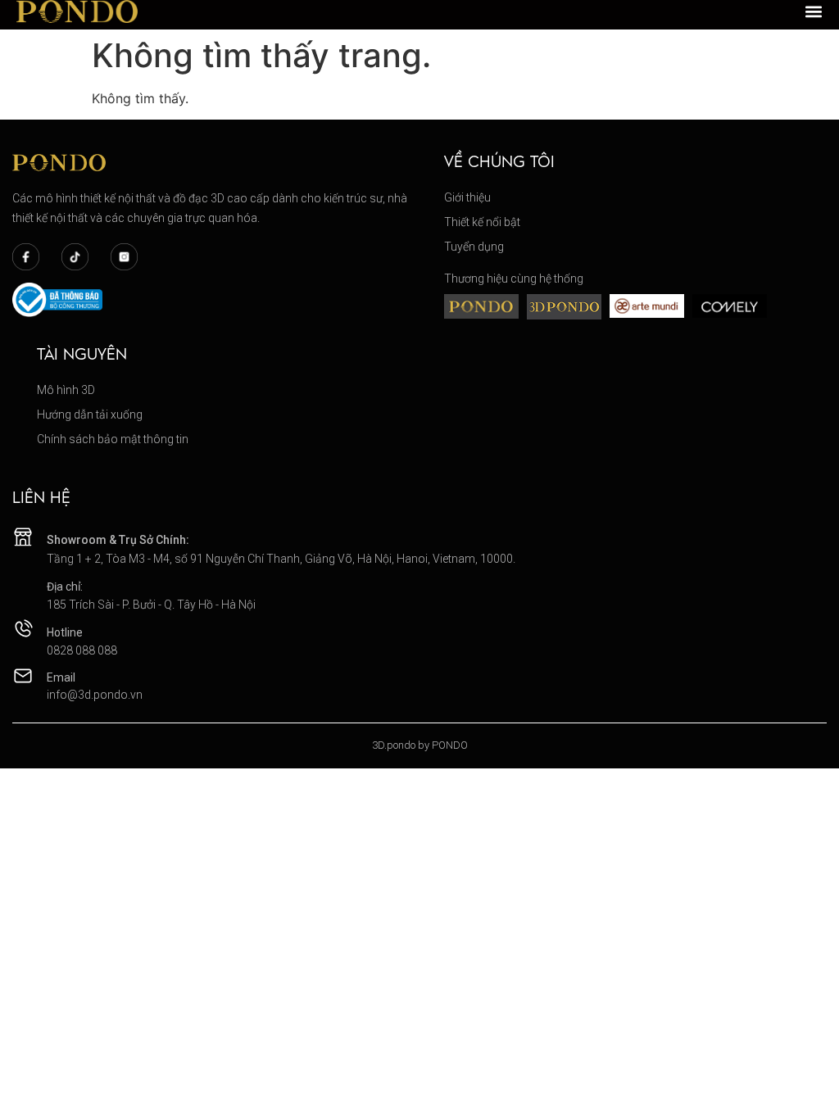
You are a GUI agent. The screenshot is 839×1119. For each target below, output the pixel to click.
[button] (814, 11)
